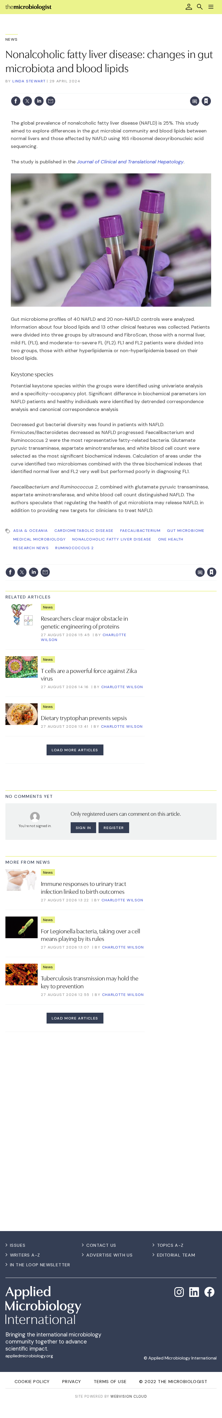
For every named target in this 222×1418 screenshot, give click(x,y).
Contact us (101, 1245)
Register (114, 827)
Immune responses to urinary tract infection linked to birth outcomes (83, 887)
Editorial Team (176, 1255)
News (11, 39)
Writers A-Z (25, 1255)
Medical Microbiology (39, 539)
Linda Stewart (28, 81)
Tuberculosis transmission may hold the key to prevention (89, 981)
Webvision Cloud (128, 1396)
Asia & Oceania (30, 530)
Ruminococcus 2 (74, 547)
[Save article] (206, 101)
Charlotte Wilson (122, 686)
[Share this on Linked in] (39, 101)
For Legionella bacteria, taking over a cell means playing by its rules (90, 934)
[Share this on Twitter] (27, 101)
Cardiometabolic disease (84, 530)
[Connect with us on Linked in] (194, 1292)
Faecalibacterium (140, 530)
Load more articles (75, 749)
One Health (171, 539)
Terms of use (110, 1381)
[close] (210, 90)
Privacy (71, 1381)
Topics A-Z (170, 1245)
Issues (17, 1245)
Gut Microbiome (186, 530)
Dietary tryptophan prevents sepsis (84, 717)
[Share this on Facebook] (16, 101)
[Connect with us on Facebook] (209, 1292)
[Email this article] (51, 101)
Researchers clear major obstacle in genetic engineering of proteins (84, 622)
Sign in (135, 90)
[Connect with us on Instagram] (179, 1292)
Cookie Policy (32, 1381)
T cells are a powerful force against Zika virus (89, 674)
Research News (31, 547)
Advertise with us (109, 1255)
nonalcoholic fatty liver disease (112, 539)
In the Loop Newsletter (40, 1265)
